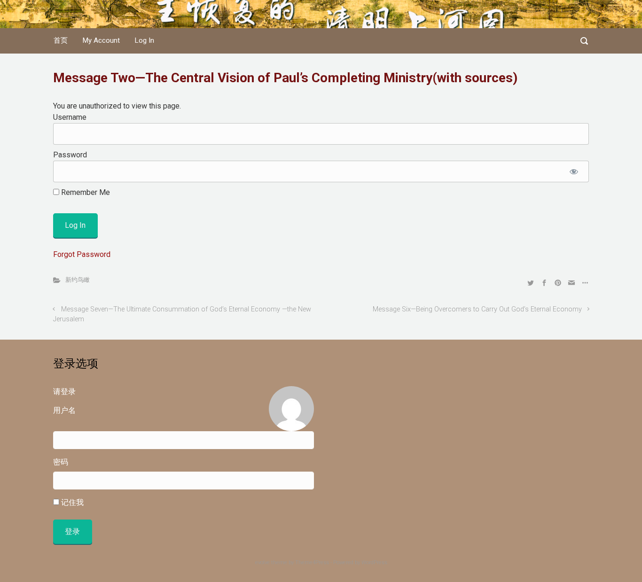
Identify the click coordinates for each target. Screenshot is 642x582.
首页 (61, 40)
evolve (262, 562)
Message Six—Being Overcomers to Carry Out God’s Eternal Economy (477, 309)
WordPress (374, 562)
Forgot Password (81, 254)
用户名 (64, 410)
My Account (101, 40)
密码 (60, 462)
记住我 (71, 502)
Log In (144, 40)
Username (69, 117)
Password (70, 154)
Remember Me (84, 192)
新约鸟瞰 (77, 279)
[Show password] (573, 171)
